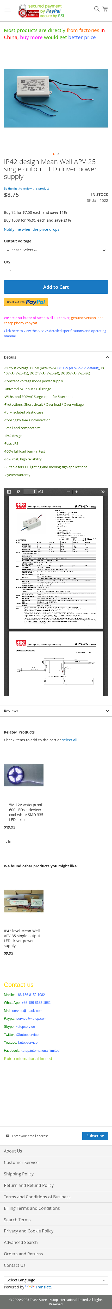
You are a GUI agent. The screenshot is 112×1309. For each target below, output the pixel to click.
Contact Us (15, 1265)
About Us (13, 1151)
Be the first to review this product (26, 188)
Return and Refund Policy (29, 1185)
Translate (44, 1287)
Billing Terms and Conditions (32, 1208)
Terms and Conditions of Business (37, 1197)
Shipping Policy (19, 1174)
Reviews (11, 710)
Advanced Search (21, 1242)
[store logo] (40, 11)
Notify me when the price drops (31, 229)
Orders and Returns (23, 1254)
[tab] (56, 357)
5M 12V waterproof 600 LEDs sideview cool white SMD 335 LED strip (26, 812)
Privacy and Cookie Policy (28, 1231)
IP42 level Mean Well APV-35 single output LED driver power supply (22, 938)
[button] (53, 154)
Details (10, 357)
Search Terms (17, 1220)
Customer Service (21, 1162)
